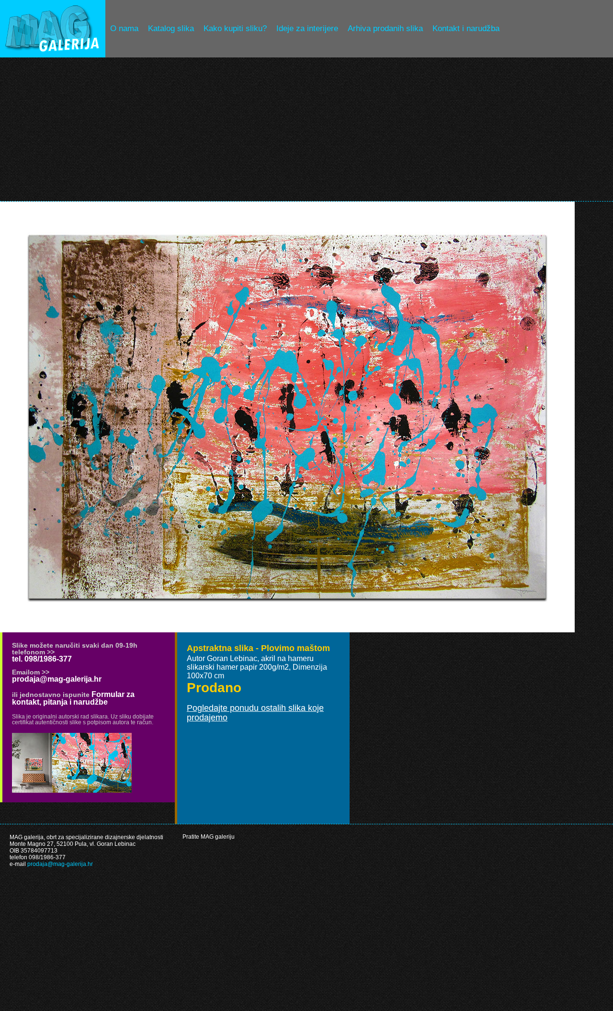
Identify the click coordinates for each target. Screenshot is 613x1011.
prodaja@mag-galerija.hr (57, 679)
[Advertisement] (306, 129)
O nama (124, 28)
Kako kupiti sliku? (235, 28)
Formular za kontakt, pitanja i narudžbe (73, 698)
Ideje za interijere (307, 28)
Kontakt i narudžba (465, 28)
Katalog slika (171, 28)
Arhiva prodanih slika (385, 28)
